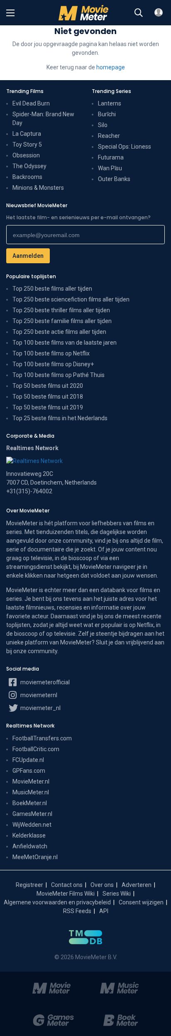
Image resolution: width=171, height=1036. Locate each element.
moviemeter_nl (40, 708)
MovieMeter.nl (30, 781)
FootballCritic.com (35, 749)
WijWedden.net (31, 824)
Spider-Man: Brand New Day (43, 118)
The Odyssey (29, 166)
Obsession (26, 155)
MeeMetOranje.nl (35, 857)
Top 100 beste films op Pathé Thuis (58, 375)
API (103, 911)
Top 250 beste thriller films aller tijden (61, 310)
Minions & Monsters (38, 187)
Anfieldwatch (29, 846)
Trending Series (111, 91)
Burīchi (107, 114)
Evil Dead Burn (31, 103)
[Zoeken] (139, 13)
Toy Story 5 (27, 144)
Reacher (109, 135)
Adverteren (136, 885)
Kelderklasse (29, 835)
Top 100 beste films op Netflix (51, 353)
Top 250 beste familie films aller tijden (62, 321)
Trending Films (25, 91)
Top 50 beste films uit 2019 (47, 407)
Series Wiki (117, 893)
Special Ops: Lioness (124, 146)
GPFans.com (28, 770)
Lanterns (109, 103)
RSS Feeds (77, 911)
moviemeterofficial (44, 682)
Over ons (102, 885)
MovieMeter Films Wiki (66, 893)
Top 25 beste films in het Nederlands (59, 418)
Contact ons (67, 885)
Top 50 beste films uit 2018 (47, 396)
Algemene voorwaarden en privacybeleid (57, 902)
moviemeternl (38, 695)
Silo (102, 125)
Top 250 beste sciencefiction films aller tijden (70, 299)
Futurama (111, 157)
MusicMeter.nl (30, 792)
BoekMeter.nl (29, 803)
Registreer (29, 885)
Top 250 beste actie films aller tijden (59, 331)
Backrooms (27, 177)
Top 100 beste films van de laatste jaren (64, 342)
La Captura (26, 133)
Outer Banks (114, 179)
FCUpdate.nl (28, 760)
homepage (110, 67)
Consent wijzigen (141, 902)
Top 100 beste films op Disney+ (53, 364)
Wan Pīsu (110, 168)
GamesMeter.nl (32, 814)
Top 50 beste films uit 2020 (47, 385)
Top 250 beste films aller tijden (52, 288)
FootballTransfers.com (42, 738)
